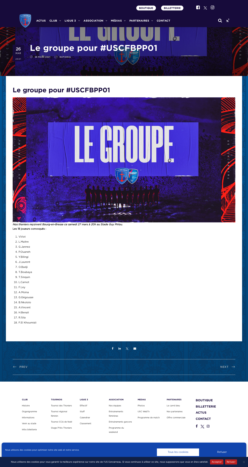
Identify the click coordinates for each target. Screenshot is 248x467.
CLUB (53, 20)
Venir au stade (29, 424)
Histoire (26, 406)
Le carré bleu (173, 406)
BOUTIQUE (146, 8)
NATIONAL (65, 57)
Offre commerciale (176, 418)
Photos (141, 406)
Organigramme (29, 412)
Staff (82, 412)
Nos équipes (115, 406)
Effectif (83, 406)
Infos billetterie (29, 430)
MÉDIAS (116, 20)
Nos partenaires (175, 412)
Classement (85, 424)
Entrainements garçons (120, 422)
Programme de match (149, 418)
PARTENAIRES (139, 20)
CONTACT (163, 20)
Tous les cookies (178, 452)
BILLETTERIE (172, 8)
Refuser (222, 452)
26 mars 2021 (42, 57)
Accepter (217, 461)
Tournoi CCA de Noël (61, 422)
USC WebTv (144, 412)
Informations (28, 418)
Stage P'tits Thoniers (61, 428)
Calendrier (85, 418)
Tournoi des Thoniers (61, 406)
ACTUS (41, 20)
